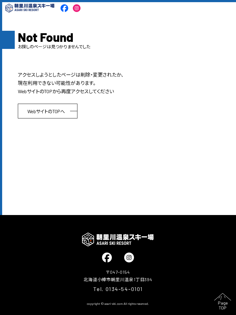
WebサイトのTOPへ (46, 111)
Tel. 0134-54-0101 (118, 288)
